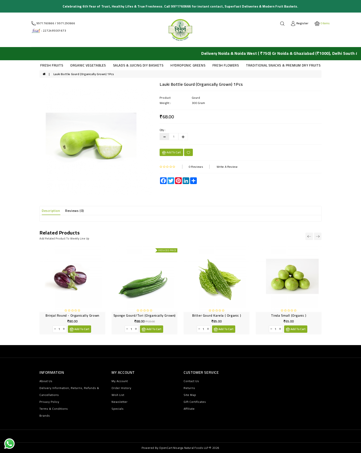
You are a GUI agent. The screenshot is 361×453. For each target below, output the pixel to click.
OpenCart (165, 447)
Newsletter (120, 401)
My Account (120, 381)
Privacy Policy (49, 401)
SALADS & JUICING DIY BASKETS (138, 65)
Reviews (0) (74, 210)
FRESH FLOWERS (225, 65)
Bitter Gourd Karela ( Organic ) (216, 315)
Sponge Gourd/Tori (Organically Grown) (144, 315)
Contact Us (191, 381)
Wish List (118, 395)
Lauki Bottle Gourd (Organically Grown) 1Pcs (83, 74)
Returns (189, 388)
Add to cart (173, 152)
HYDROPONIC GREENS (187, 65)
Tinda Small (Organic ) (288, 315)
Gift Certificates (195, 401)
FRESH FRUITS (51, 65)
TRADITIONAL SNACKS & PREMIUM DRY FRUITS (283, 65)
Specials (118, 408)
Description (51, 210)
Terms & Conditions (53, 408)
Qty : (162, 130)
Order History (121, 388)
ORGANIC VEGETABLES (88, 65)
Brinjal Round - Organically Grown (72, 315)
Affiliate (189, 408)
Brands (44, 415)
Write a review (227, 166)
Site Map (190, 395)
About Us (45, 381)
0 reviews (196, 166)
